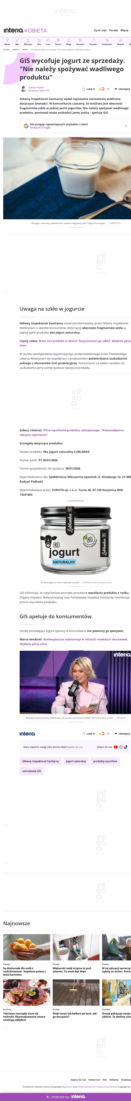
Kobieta (15, 49)
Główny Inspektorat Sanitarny (40, 761)
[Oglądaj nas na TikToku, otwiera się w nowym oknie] (126, 747)
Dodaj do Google (57, 127)
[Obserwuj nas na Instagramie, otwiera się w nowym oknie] (120, 747)
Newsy (25, 49)
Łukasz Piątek (36, 87)
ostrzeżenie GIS (31, 771)
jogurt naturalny (76, 761)
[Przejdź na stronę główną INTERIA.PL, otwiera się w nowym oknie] (13, 30)
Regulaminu (66, 1086)
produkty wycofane (105, 761)
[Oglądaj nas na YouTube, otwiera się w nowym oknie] (115, 747)
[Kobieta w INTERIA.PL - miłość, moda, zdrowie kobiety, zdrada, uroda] (36, 30)
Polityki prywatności (86, 1086)
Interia (6, 49)
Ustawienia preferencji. (107, 1087)
